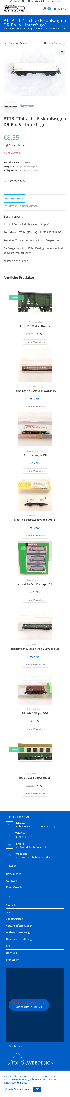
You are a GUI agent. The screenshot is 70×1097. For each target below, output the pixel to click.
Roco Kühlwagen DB (35, 455)
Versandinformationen (19, 925)
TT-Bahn (35, 170)
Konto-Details (14, 887)
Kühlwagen (24, 170)
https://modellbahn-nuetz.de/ (32, 857)
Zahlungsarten (14, 918)
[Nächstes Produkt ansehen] (64, 43)
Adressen (11, 880)
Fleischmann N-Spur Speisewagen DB (35, 390)
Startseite (11, 905)
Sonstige (38, 321)
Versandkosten (17, 145)
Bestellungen (13, 873)
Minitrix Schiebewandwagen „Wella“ (35, 519)
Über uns (11, 952)
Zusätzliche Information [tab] (21, 206)
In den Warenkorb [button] (35, 341)
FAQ (8, 946)
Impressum (12, 959)
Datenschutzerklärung (19, 939)
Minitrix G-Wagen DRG (35, 713)
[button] (62, 52)
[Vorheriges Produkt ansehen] (6, 43)
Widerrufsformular (29, 1005)
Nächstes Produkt (52, 43)
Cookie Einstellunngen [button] (18, 1089)
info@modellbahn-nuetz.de (31, 847)
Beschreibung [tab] (14, 198)
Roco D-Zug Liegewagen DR (35, 777)
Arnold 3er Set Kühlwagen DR (35, 584)
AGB (8, 912)
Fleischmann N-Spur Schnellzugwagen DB (35, 648)
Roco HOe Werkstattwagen (35, 326)
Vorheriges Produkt (18, 43)
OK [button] (37, 1089)
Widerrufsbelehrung (18, 932)
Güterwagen (30, 166)
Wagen (19, 166)
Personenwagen (38, 386)
